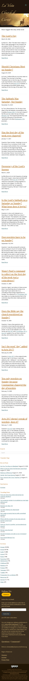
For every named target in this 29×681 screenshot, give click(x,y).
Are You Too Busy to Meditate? (9, 466)
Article (2, 549)
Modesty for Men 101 (6, 506)
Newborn (3, 565)
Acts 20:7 (16, 83)
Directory (4, 655)
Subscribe (6, 614)
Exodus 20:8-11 (12, 112)
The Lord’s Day (9, 36)
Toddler (2, 572)
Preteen (2, 568)
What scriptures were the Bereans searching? (13, 468)
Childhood (3, 563)
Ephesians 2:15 (19, 119)
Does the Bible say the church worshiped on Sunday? (12, 314)
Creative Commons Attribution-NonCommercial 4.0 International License (15, 673)
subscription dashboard (11, 624)
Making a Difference (6, 473)
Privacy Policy (5, 660)
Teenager (3, 570)
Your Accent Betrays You (7, 537)
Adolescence (4, 561)
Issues (2, 554)
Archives (2, 487)
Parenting (3, 559)
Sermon (2, 580)
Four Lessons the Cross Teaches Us (10, 477)
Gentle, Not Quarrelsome (7, 475)
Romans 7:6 (5, 115)
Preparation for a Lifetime (8, 575)
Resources (3, 577)
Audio (2, 552)
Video (2, 582)
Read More (5, 58)
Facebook (6, 594)
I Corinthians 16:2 (22, 294)
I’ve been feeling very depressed (9, 510)
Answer (2, 547)
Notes (2, 556)
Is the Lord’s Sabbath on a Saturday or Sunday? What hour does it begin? (14, 203)
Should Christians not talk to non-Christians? (13, 534)
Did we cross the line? (6, 530)
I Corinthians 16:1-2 (21, 331)
